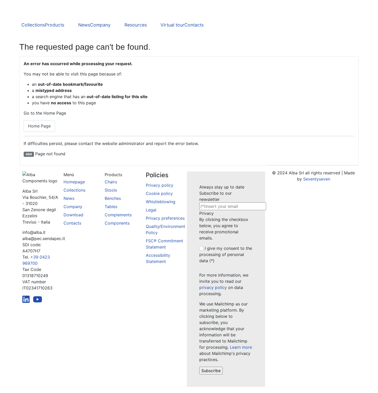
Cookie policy (159, 193)
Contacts (194, 25)
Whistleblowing (160, 201)
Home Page (39, 126)
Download (73, 214)
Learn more (241, 347)
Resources (135, 25)
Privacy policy (159, 185)
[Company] (117, 25)
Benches (113, 198)
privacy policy (213, 287)
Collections (33, 25)
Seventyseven (316, 179)
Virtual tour (172, 25)
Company (100, 25)
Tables (111, 206)
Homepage (74, 181)
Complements (118, 214)
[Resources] (154, 25)
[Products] (71, 25)
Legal (151, 209)
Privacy (206, 213)
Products (54, 25)
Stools (111, 190)
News (84, 25)
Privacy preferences (165, 218)
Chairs (111, 181)
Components (117, 223)
